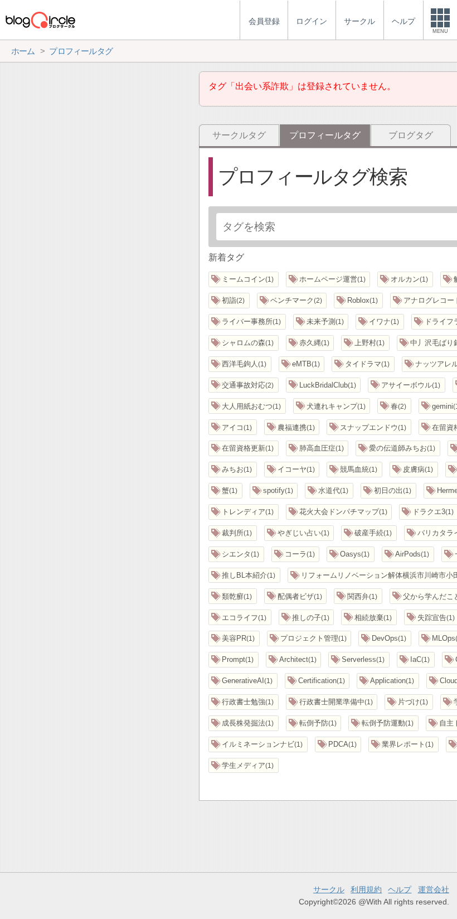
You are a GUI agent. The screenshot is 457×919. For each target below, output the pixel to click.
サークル (328, 889)
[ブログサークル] (40, 20)
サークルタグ (239, 135)
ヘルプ (399, 889)
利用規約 (366, 889)
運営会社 (433, 889)
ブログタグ (410, 135)
